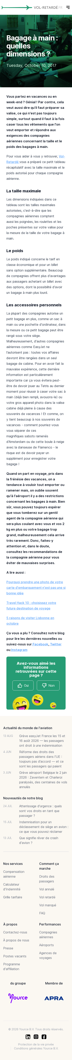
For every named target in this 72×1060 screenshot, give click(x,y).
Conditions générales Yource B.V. (36, 1048)
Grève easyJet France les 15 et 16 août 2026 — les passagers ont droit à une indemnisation (42, 740)
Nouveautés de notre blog (23, 798)
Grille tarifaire (12, 897)
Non (51, 685)
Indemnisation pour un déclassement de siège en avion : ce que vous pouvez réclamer (43, 827)
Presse (8, 948)
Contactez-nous (15, 932)
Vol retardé (47, 897)
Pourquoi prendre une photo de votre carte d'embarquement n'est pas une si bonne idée (36, 587)
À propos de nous (16, 940)
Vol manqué (47, 905)
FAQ (42, 913)
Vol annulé (46, 889)
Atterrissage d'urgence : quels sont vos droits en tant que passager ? (40, 811)
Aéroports (46, 945)
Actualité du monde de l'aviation (27, 728)
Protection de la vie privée (36, 1044)
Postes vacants (14, 956)
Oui (26, 685)
